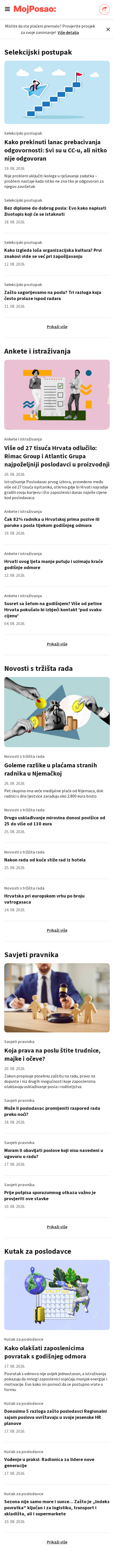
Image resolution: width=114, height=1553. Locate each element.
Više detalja (68, 32)
